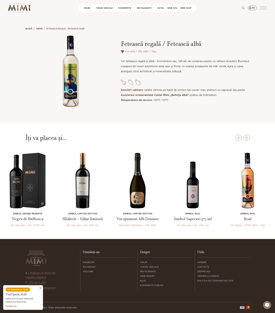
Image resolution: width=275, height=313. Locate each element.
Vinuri (87, 8)
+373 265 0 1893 (37, 282)
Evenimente (124, 8)
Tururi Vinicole (104, 8)
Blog (143, 280)
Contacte (203, 267)
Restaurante (144, 8)
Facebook (89, 262)
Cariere (201, 262)
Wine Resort (147, 276)
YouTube (88, 271)
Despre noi (203, 271)
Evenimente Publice (151, 285)
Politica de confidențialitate (215, 280)
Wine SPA (172, 8)
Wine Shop (186, 8)
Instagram (89, 267)
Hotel (160, 8)
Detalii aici (11, 306)
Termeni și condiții (208, 276)
